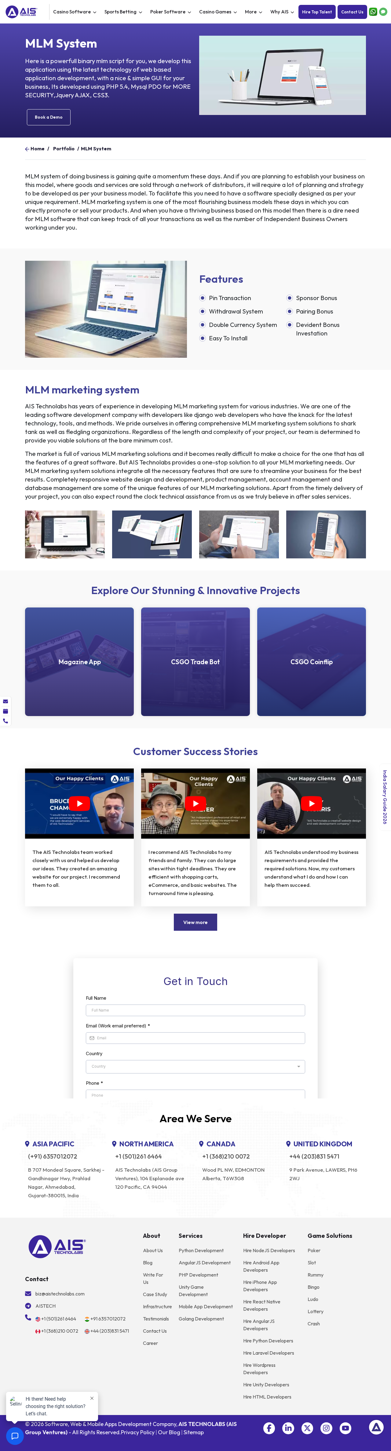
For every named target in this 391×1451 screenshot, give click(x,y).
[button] (269, 1428)
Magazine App (79, 662)
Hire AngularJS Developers (259, 1324)
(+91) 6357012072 (52, 1156)
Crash (314, 1323)
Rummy (315, 1275)
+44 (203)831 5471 (314, 1156)
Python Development (201, 1250)
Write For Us (153, 1278)
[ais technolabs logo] (57, 1246)
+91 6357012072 (108, 1319)
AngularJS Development (205, 1262)
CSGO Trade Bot (195, 662)
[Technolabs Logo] (26, 12)
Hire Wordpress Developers (259, 1368)
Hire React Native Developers (261, 1305)
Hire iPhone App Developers (260, 1285)
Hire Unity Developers (266, 1384)
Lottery (315, 1311)
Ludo (313, 1299)
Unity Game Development (193, 1290)
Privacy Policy (138, 1432)
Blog (147, 1262)
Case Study (155, 1294)
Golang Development (201, 1319)
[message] (5, 701)
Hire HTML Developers (267, 1397)
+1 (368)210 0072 (226, 1156)
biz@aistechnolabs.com (60, 1294)
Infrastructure (157, 1306)
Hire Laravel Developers (268, 1353)
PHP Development (198, 1275)
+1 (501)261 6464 (138, 1156)
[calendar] (5, 711)
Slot (312, 1262)
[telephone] (5, 721)
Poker (314, 1250)
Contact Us (352, 11)
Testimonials (156, 1319)
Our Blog (169, 1432)
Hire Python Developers (268, 1341)
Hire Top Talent (317, 11)
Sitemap (194, 1432)
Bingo (314, 1287)
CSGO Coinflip (312, 662)
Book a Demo (49, 117)
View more (195, 922)
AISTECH (45, 1306)
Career (150, 1343)
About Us (153, 1250)
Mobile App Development (206, 1306)
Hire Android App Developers (261, 1266)
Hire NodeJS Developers (269, 1250)
